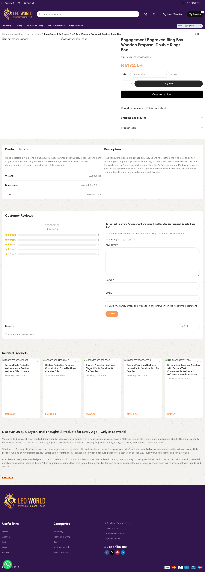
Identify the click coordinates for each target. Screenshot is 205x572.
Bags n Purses (60, 552)
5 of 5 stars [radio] (133, 239)
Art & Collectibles (62, 547)
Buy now (168, 83)
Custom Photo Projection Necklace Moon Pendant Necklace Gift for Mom (17, 368)
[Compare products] (145, 14)
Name (110, 279)
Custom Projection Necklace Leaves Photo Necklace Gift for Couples (143, 368)
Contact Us (8, 552)
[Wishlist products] (154, 14)
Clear (175, 74)
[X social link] (112, 552)
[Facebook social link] (106, 552)
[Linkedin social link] (123, 552)
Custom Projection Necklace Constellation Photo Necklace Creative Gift (60, 368)
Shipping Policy (112, 538)
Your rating (113, 239)
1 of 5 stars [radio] (124, 239)
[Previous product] (195, 34)
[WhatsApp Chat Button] (7, 564)
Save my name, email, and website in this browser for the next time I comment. (153, 306)
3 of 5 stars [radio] (129, 239)
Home (5, 34)
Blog (4, 547)
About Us (7, 537)
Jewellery (17, 34)
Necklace (20, 375)
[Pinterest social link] (117, 552)
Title (123, 74)
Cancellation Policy (114, 533)
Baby (56, 542)
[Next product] (201, 34)
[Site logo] (18, 14)
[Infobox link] (191, 3)
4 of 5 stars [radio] (131, 239)
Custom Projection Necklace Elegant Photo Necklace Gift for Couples (100, 368)
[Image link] (24, 501)
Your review (113, 244)
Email (110, 292)
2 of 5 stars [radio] (126, 239)
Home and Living (61, 537)
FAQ (4, 542)
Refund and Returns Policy (117, 523)
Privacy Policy (111, 528)
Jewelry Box (34, 34)
